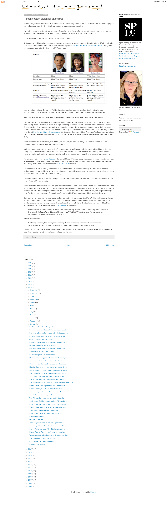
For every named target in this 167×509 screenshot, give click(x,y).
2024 (30, 269)
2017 (30, 449)
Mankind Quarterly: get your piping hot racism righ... (48, 367)
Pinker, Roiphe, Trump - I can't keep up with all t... (47, 432)
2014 (30, 458)
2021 (30, 278)
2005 (30, 486)
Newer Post (28, 245)
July (31, 305)
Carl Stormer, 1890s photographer (41, 441)
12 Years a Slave (62, 164)
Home (69, 245)
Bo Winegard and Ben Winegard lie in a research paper (49, 327)
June (32, 309)
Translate (136, 132)
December (34, 290)
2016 (30, 452)
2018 (30, 287)
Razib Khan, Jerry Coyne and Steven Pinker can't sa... (48, 404)
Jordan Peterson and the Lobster (41, 339)
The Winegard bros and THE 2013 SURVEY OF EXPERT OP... (51, 382)
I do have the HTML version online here (87, 45)
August (32, 302)
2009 (30, 474)
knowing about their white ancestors (46, 132)
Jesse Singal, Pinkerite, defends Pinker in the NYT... (48, 426)
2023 (30, 272)
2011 (30, 468)
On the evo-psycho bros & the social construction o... (48, 364)
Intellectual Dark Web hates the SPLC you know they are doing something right (129, 56)
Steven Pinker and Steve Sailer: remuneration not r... (48, 407)
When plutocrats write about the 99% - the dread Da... (48, 435)
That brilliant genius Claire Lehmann (42, 351)
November (34, 293)
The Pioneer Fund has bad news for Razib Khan (46, 379)
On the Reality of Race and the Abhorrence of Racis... (48, 370)
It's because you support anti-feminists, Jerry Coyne (48, 358)
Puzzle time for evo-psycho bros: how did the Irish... (48, 386)
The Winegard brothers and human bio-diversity (46, 398)
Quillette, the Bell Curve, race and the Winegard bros (48, 401)
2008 (30, 477)
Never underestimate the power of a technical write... (48, 336)
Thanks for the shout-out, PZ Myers (42, 395)
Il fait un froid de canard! (38, 444)
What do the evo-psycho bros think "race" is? (45, 413)
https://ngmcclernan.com (128, 66)
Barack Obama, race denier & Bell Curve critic (45, 389)
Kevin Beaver (62, 205)
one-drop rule (50, 159)
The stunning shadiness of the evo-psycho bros (46, 392)
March (32, 318)
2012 (30, 464)
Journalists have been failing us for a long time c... (47, 376)
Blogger (93, 492)
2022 (30, 275)
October (33, 296)
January (33, 324)
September (34, 299)
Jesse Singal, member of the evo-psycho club (45, 423)
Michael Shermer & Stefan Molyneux (42, 345)
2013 (30, 461)
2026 (30, 263)
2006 (30, 483)
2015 (30, 455)
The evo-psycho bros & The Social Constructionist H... (48, 361)
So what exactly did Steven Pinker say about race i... (48, 330)
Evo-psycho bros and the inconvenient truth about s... (48, 333)
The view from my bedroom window (42, 438)
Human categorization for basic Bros (42, 355)
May (31, 312)
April (32, 315)
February (33, 321)
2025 (30, 266)
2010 (30, 471)
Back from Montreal (36, 416)
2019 (30, 284)
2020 (30, 281)
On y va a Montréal (36, 420)
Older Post (110, 245)
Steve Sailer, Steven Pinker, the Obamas (44, 410)
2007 (30, 480)
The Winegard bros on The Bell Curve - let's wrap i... (48, 373)
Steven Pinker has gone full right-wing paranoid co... (48, 429)
